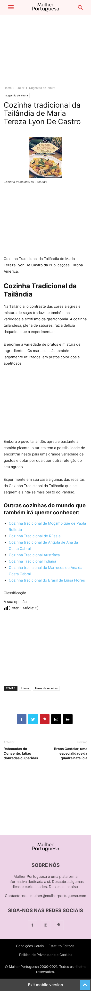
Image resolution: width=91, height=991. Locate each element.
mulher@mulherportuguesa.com (58, 895)
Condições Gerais (30, 946)
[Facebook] (32, 925)
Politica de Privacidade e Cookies (45, 955)
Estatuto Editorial (62, 946)
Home (8, 88)
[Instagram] (45, 925)
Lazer (20, 88)
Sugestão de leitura (42, 88)
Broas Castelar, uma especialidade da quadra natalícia (70, 753)
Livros (25, 688)
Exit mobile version (45, 984)
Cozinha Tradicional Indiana (32, 561)
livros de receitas (46, 688)
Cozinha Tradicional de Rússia (34, 536)
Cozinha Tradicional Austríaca (34, 555)
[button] (11, 7)
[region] (45, 52)
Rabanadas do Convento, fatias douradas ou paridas (21, 753)
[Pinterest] (59, 925)
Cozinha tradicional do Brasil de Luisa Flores (47, 580)
